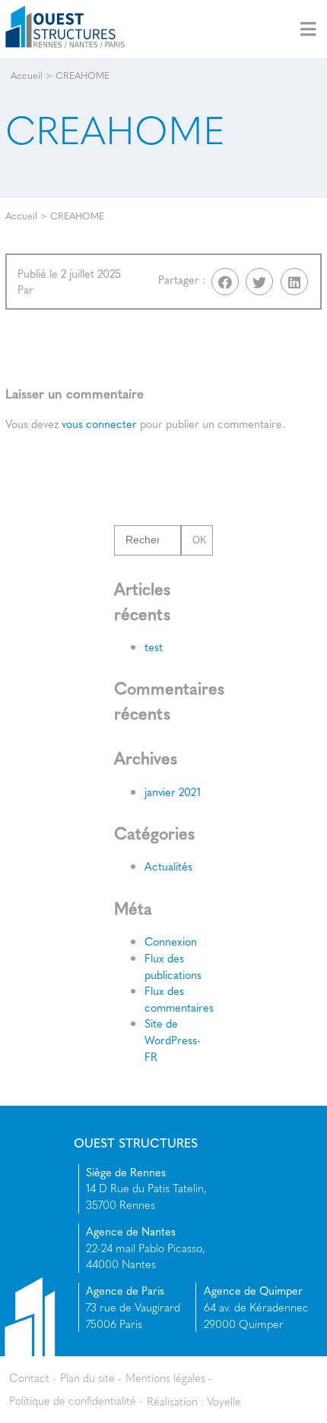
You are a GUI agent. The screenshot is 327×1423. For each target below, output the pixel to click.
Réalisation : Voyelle (194, 1400)
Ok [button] (199, 540)
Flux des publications (173, 966)
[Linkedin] (294, 281)
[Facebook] (225, 281)
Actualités (168, 866)
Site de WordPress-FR (172, 1039)
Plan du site (87, 1377)
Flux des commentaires (179, 998)
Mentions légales (165, 1377)
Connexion (170, 941)
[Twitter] (259, 281)
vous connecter (99, 423)
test (153, 646)
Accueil (27, 75)
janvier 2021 (172, 791)
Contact (29, 1377)
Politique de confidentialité (72, 1400)
